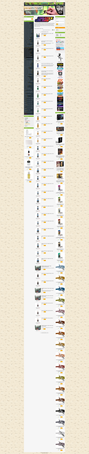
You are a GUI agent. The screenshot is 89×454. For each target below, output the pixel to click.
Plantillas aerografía (26, 68)
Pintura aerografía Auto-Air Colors (28, 45)
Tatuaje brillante (26, 82)
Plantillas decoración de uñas (27, 84)
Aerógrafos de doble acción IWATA (28, 30)
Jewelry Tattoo (25, 85)
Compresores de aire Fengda (27, 24)
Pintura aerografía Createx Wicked (28, 60)
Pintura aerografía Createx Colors (28, 47)
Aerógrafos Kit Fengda (26, 23)
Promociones (25, 114)
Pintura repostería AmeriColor (27, 65)
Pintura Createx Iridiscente (28, 55)
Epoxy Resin (25, 96)
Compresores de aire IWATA (27, 25)
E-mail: (57, 18)
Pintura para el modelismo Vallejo (28, 69)
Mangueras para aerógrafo (27, 38)
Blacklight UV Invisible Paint (27, 94)
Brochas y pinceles (26, 74)
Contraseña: (57, 21)
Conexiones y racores (26, 39)
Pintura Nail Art (26, 76)
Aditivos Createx (26, 49)
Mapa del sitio (26, 125)
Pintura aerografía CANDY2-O (27, 46)
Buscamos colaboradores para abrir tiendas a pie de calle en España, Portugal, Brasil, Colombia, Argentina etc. (60, 44)
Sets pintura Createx (27, 48)
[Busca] (32, 19)
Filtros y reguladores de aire (27, 40)
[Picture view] (52, 29)
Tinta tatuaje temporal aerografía (28, 75)
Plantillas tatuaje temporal (27, 83)
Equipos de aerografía (26, 22)
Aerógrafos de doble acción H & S (28, 32)
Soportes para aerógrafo (27, 37)
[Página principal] (44, 8)
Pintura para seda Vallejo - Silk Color (28, 91)
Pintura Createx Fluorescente (28, 54)
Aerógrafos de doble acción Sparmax (28, 31)
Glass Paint (25, 95)
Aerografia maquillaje (26, 77)
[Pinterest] (62, 49)
